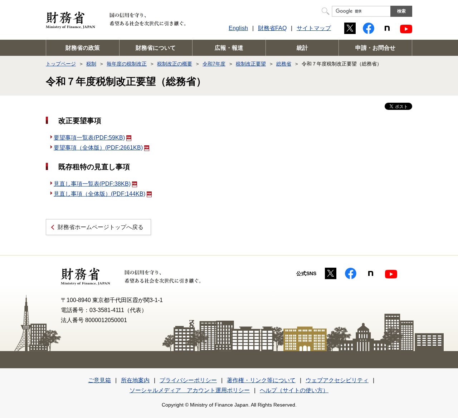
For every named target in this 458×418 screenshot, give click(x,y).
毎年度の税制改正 (127, 64)
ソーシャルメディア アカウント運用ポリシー (190, 390)
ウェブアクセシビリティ (337, 380)
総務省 (283, 64)
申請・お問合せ (375, 48)
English (238, 28)
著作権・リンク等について (261, 380)
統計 (302, 48)
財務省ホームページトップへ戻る (100, 227)
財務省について (156, 48)
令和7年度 (214, 64)
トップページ (61, 64)
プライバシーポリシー (188, 380)
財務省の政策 (82, 48)
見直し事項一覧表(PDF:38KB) (92, 184)
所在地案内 (135, 380)
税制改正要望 (251, 64)
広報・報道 (229, 48)
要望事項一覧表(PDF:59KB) (89, 138)
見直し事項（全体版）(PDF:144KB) (99, 194)
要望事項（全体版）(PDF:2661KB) (98, 148)
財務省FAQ (272, 28)
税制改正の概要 (174, 64)
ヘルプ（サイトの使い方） (294, 390)
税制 (91, 64)
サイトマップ (314, 28)
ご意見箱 (99, 380)
